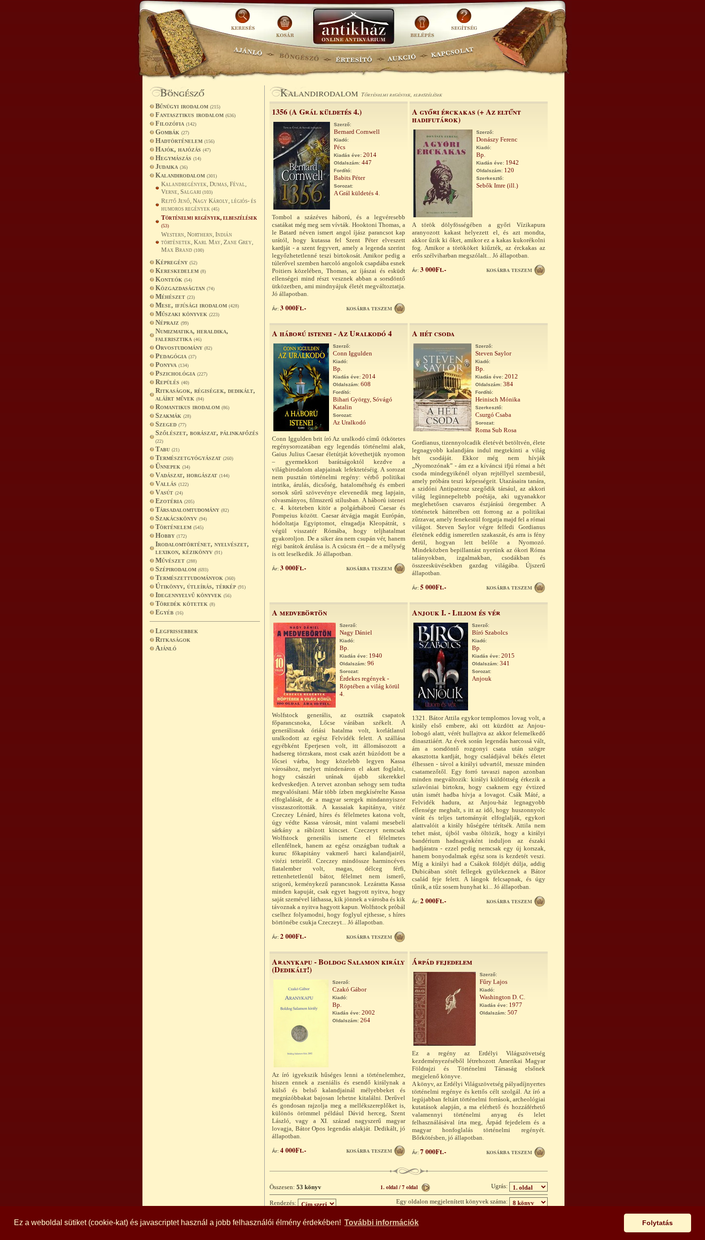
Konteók (173, 279)
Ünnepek (172, 466)
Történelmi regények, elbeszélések (209, 221)
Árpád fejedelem (442, 961)
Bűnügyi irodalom (187, 106)
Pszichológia (181, 373)
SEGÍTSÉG (464, 22)
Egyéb (169, 612)
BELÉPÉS (423, 22)
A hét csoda (433, 333)
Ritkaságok (172, 639)
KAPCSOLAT (452, 55)
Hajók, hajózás (183, 149)
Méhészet (175, 296)
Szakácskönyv (181, 518)
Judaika (171, 166)
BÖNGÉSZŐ (299, 55)
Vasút (169, 492)
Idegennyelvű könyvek (193, 595)
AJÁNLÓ (248, 55)
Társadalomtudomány (192, 509)
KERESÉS (244, 22)
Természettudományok (195, 577)
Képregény (176, 262)
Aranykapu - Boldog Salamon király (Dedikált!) (338, 965)
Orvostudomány (183, 347)
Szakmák (173, 415)
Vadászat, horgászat (192, 475)
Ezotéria (174, 501)
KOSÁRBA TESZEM (369, 308)
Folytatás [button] (657, 1223)
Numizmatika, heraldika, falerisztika (191, 335)
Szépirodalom (181, 569)
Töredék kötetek (185, 603)
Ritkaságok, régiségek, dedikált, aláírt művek (205, 394)
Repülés (172, 382)
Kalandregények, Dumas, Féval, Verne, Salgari (204, 187)
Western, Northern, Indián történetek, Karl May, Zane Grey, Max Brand (207, 242)
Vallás (171, 483)
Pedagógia (175, 356)
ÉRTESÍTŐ (353, 55)
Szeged (170, 424)
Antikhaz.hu (353, 27)
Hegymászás (178, 158)
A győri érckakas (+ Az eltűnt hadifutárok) (466, 115)
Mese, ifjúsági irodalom (197, 305)
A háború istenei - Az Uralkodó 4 (332, 333)
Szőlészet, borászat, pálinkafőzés (206, 436)
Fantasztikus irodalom (195, 114)
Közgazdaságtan (184, 288)
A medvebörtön (299, 612)
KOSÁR (285, 22)
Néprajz (171, 322)
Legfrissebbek (176, 631)
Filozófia (175, 123)
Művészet (176, 560)
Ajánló (165, 648)
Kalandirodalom (186, 175)
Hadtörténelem (184, 140)
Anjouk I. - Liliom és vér (456, 612)
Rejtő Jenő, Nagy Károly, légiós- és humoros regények (208, 204)
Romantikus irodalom (192, 407)
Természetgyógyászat (194, 457)
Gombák (172, 132)
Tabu (167, 449)
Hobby (171, 535)
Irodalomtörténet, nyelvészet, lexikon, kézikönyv (202, 548)
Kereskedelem (180, 270)
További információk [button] (381, 1222)
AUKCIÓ (401, 55)
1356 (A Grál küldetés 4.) (317, 111)
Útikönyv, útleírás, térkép (200, 586)
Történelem (179, 527)
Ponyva (171, 364)
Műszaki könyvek (187, 314)
